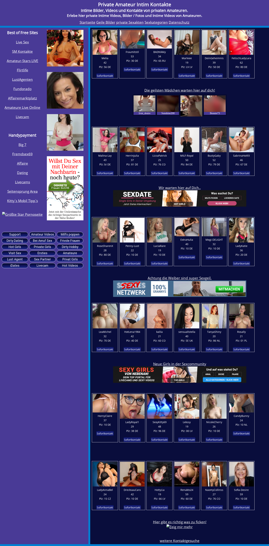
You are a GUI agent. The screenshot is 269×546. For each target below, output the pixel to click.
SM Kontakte (22, 51)
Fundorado (22, 88)
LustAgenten (22, 79)
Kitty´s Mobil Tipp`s (22, 200)
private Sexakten (130, 22)
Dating (22, 172)
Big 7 (22, 144)
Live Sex (22, 42)
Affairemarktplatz (22, 98)
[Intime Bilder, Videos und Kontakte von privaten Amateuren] (22, 214)
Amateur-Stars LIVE (22, 60)
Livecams (22, 181)
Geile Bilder (105, 22)
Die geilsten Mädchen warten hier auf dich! (179, 90)
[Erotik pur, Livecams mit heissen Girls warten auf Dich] (65, 218)
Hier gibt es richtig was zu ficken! (179, 521)
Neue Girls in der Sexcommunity (179, 363)
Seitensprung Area (22, 191)
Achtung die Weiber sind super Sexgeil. (180, 277)
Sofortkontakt (105, 75)
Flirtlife (22, 70)
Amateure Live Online (22, 107)
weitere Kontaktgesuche (179, 540)
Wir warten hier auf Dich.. (180, 187)
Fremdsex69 (22, 153)
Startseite (87, 22)
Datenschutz (179, 22)
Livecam (22, 116)
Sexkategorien (156, 22)
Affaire (22, 163)
